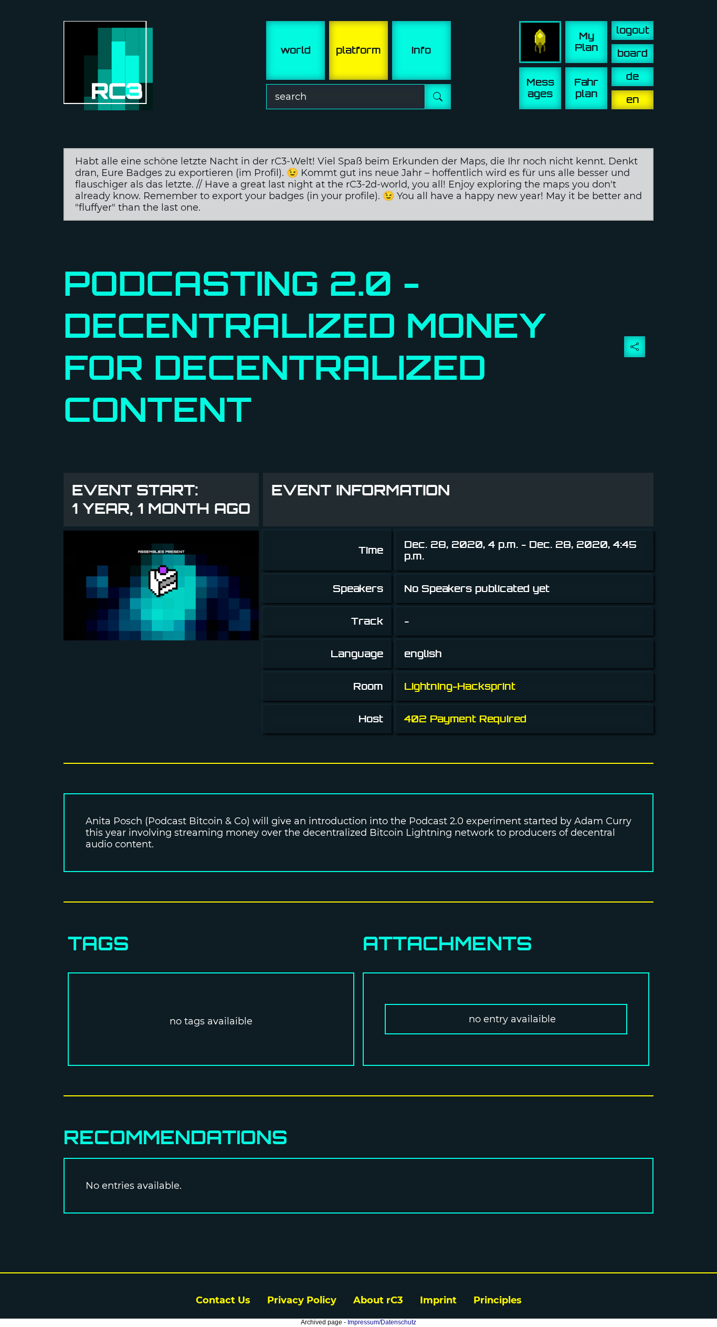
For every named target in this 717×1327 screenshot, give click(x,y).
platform (358, 50)
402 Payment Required (465, 718)
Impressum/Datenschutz (381, 1322)
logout (632, 30)
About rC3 (378, 1300)
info (421, 50)
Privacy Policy (301, 1300)
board (632, 53)
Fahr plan (586, 88)
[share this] (634, 346)
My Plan (586, 41)
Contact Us (223, 1300)
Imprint (438, 1300)
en (632, 99)
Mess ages (540, 88)
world (295, 50)
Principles (497, 1300)
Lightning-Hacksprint (459, 686)
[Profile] (540, 42)
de (632, 76)
